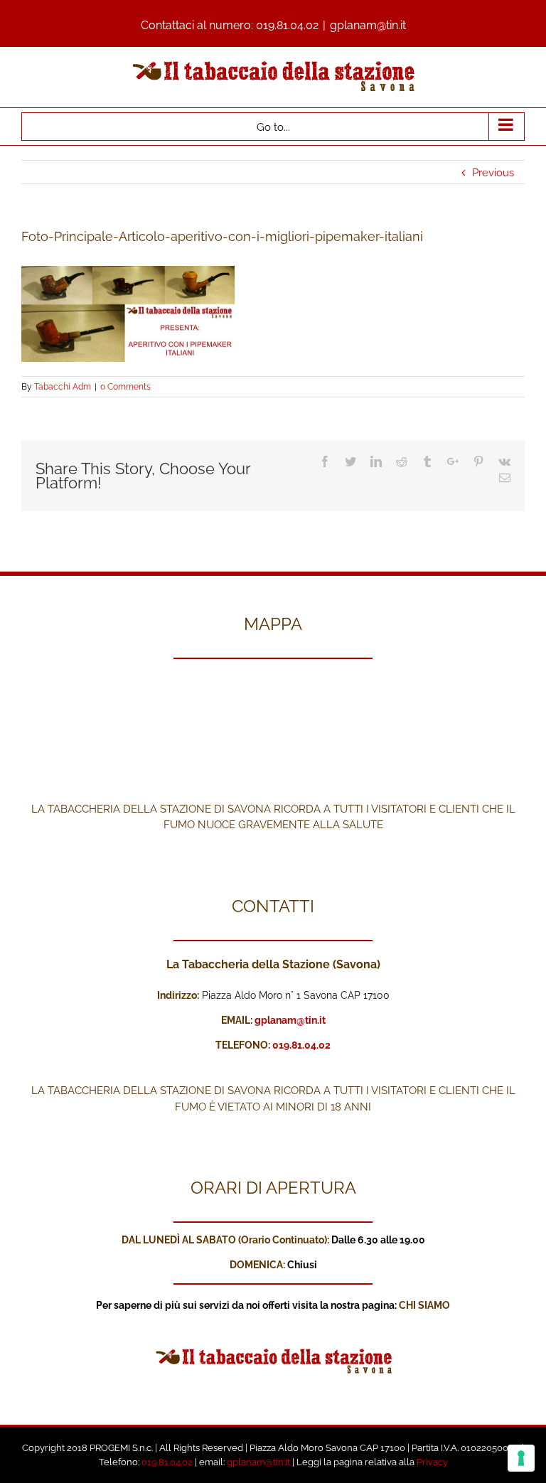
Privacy (432, 1462)
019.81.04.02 (287, 25)
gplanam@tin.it (368, 25)
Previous (493, 172)
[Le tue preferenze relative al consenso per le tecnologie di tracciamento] (521, 1458)
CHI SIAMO (424, 1305)
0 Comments (125, 387)
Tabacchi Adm (62, 387)
